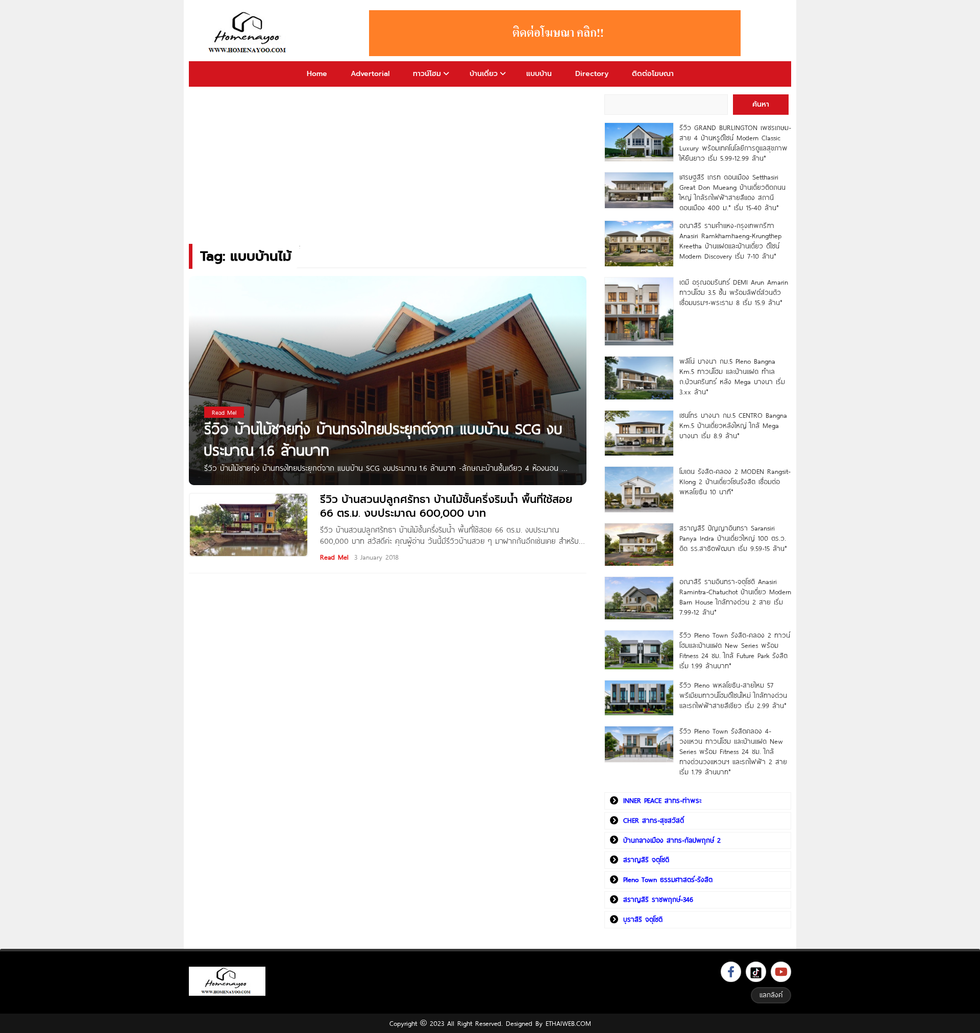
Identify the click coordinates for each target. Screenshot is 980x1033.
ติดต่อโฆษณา (653, 73)
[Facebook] (731, 972)
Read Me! (334, 557)
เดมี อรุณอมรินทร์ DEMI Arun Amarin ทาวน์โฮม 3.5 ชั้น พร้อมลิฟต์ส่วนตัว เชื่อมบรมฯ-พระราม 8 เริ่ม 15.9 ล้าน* (733, 292)
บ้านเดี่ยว (484, 73)
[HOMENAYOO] (249, 33)
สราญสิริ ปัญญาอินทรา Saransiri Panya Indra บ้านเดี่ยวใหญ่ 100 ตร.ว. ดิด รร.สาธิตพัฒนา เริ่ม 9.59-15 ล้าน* (733, 538)
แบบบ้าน (539, 73)
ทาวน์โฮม (427, 73)
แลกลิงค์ (771, 995)
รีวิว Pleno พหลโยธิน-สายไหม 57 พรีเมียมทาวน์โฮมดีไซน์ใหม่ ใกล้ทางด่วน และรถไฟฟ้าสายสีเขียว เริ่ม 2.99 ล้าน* (733, 695)
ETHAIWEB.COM (568, 1023)
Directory (591, 73)
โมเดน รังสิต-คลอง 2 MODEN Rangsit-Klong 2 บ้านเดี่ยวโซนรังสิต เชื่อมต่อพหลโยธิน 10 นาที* (735, 481)
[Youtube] (781, 972)
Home (317, 73)
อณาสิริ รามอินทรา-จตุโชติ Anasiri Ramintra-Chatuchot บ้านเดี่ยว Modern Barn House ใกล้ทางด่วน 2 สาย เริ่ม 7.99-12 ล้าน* (735, 596)
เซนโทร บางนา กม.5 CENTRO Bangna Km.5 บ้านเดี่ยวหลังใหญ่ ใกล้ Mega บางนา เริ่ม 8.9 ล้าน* (733, 425)
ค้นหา (760, 104)
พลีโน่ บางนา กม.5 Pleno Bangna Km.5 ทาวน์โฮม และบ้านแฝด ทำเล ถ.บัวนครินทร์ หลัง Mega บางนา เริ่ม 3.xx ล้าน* (732, 376)
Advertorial (370, 73)
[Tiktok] (756, 972)
